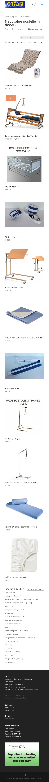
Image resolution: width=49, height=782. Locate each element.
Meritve (7, 627)
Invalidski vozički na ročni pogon (16, 603)
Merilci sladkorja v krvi (13, 624)
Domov (7, 17)
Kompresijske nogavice (13, 610)
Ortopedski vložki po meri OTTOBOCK (19, 638)
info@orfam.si (10, 718)
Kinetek (7, 606)
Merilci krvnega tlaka (12, 620)
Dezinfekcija (9, 592)
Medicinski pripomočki (13, 617)
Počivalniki (9, 648)
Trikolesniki (9, 662)
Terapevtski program (12, 659)
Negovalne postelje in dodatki (16, 631)
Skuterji (7, 655)
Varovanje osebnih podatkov (15, 698)
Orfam (15, 779)
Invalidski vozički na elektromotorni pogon (20, 599)
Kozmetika (9, 613)
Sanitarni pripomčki (12, 652)
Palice (7, 645)
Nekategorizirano (11, 634)
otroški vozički (10, 641)
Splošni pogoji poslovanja (14, 695)
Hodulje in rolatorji (12, 596)
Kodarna (39, 779)
